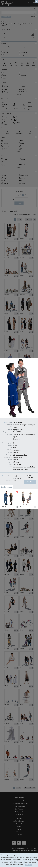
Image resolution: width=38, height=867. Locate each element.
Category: (9, 422)
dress (28, 467)
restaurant (16, 469)
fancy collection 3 (18, 467)
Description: (9, 425)
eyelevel (24, 455)
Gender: (10, 445)
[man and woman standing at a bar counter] (10, 498)
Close (28, 865)
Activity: (10, 452)
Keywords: (9, 467)
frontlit (20, 457)
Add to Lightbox (30, 477)
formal (19, 464)
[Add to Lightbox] (17, 507)
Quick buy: (9, 481)
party (17, 462)
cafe (14, 462)
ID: (11, 427)
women (26, 469)
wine (25, 467)
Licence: (10, 439)
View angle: (9, 455)
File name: (9, 429)
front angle (19, 455)
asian (20, 450)
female (15, 445)
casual (15, 464)
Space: (10, 462)
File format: (9, 434)
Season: (10, 459)
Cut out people (17, 422)
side (14, 455)
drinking (32, 467)
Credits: (10, 476)
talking (21, 469)
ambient (15, 457)
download (30, 482)
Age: (11, 448)
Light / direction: (8, 457)
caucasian (16, 450)
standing (15, 452)
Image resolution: (7, 432)
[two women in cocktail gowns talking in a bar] (28, 498)
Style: (10, 464)
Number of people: (7, 443)
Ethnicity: (9, 450)
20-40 (15, 448)
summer (15, 460)
